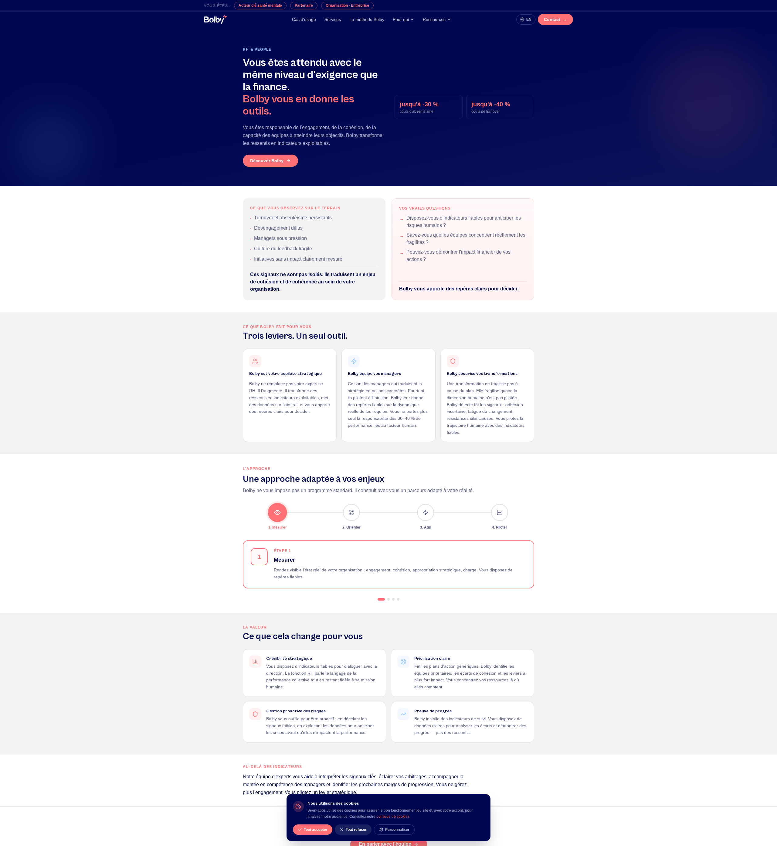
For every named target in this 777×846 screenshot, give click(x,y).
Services (332, 19)
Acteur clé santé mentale (260, 5)
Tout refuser (356, 829)
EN (528, 19)
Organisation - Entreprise (347, 5)
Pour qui (401, 19)
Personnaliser (397, 829)
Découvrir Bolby (266, 160)
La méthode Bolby (366, 19)
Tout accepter (315, 829)
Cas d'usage (304, 19)
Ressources (434, 19)
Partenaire (304, 5)
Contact (555, 19)
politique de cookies (392, 816)
